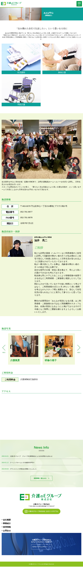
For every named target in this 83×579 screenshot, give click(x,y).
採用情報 (7, 527)
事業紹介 (7, 523)
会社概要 (7, 520)
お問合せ (7, 531)
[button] (4, 349)
